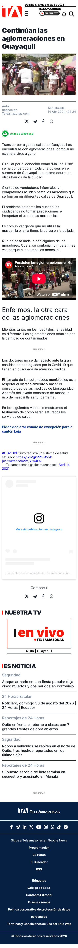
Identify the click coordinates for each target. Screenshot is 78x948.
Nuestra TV (22, 612)
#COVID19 (9, 453)
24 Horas (39, 855)
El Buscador (39, 862)
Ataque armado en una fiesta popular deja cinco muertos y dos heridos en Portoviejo (38, 684)
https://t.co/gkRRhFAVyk (34, 457)
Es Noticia (20, 666)
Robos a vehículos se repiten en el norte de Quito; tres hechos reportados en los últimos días (38, 750)
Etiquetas (39, 880)
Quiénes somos (39, 902)
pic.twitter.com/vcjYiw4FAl (22, 461)
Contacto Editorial (39, 895)
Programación (39, 847)
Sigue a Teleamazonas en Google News (39, 840)
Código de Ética (39, 888)
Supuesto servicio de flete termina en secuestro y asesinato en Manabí (33, 774)
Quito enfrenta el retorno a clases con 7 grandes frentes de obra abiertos (35, 726)
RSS (39, 869)
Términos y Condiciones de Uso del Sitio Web (39, 924)
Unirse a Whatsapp (21, 133)
